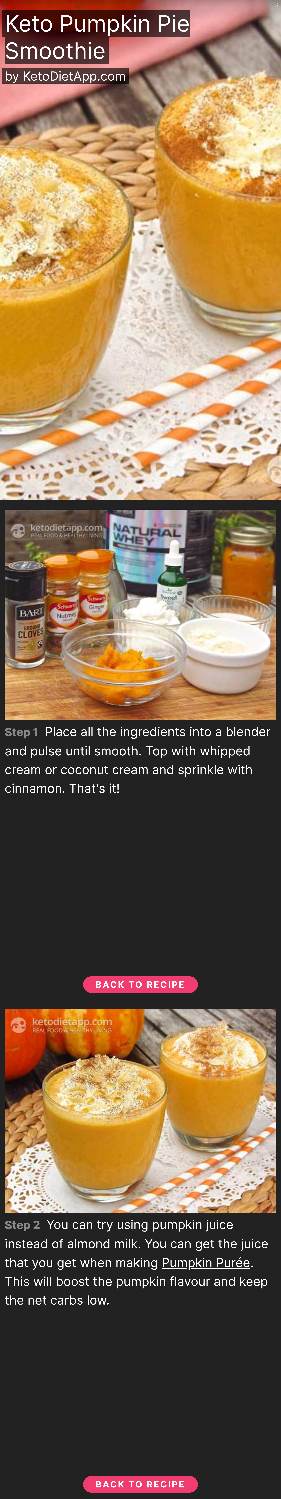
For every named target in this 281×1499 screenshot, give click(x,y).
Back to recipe (140, 984)
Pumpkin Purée (206, 1262)
